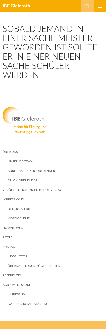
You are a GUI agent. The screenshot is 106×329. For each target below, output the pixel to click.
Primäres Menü (98, 6)
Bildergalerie (19, 208)
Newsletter (18, 256)
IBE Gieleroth (16, 6)
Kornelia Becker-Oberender (31, 170)
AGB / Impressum (16, 284)
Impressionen (14, 199)
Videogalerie (19, 218)
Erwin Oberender (22, 180)
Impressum (17, 294)
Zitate (7, 237)
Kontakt (10, 246)
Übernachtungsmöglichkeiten (34, 265)
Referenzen (12, 275)
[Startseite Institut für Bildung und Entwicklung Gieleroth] (53, 115)
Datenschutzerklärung (28, 303)
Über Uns (10, 151)
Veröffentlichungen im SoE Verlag (32, 189)
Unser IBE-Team (20, 161)
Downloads (13, 227)
